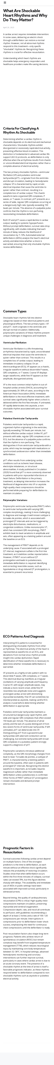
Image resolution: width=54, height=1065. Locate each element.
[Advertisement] (27, 95)
